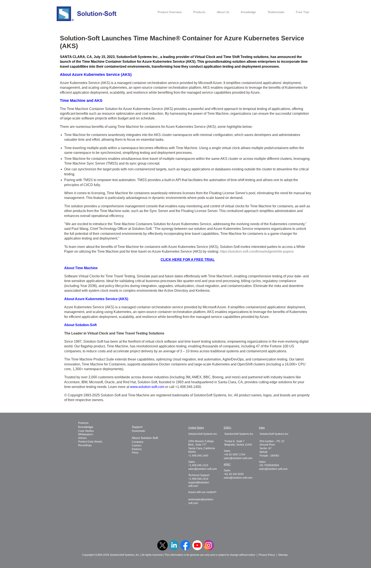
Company (137, 441)
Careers (136, 445)
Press (135, 452)
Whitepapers (85, 434)
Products (199, 12)
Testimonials (276, 12)
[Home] (86, 13)
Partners (137, 449)
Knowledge (248, 12)
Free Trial (302, 12)
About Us (223, 12)
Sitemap (283, 554)
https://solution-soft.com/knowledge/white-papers (257, 251)
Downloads (138, 430)
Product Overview (170, 12)
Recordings (85, 445)
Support (137, 427)
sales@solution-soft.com (202, 468)
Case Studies (86, 430)
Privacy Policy (266, 554)
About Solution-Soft (145, 438)
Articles (82, 438)
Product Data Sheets (90, 441)
